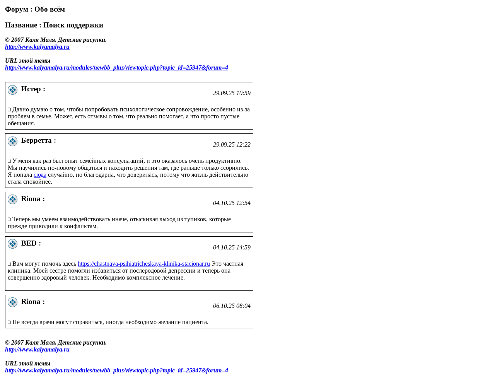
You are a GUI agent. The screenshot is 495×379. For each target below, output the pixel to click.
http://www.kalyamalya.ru (37, 46)
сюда (40, 174)
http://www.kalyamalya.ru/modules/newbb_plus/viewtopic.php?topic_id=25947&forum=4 (116, 67)
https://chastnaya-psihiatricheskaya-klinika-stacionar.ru (144, 263)
